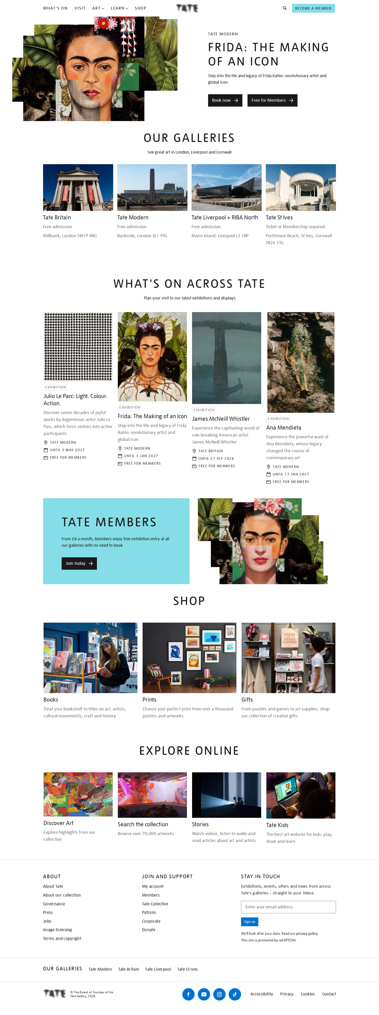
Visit (80, 8)
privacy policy (307, 933)
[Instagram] (219, 994)
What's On (55, 8)
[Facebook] (188, 994)
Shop (140, 8)
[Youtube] (204, 994)
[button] (283, 8)
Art (96, 8)
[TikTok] (235, 994)
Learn (118, 8)
